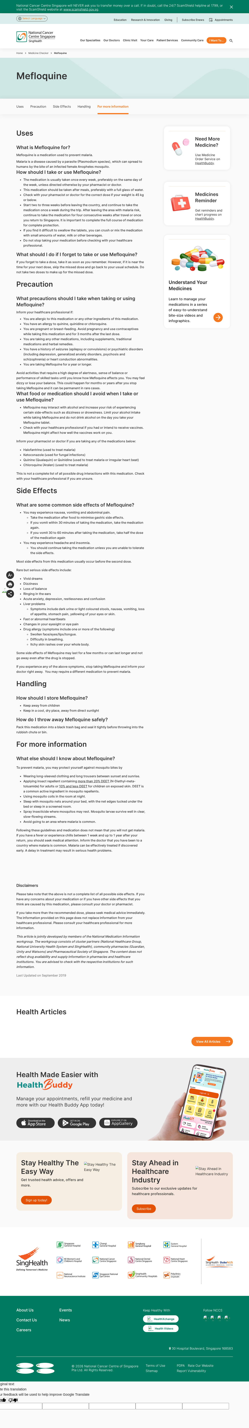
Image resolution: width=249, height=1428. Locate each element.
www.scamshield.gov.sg (80, 9)
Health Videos (164, 1328)
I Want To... (216, 40)
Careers (23, 1330)
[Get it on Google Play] (77, 1123)
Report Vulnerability (191, 1371)
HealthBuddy (204, 163)
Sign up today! (36, 1200)
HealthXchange (164, 1319)
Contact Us (26, 1320)
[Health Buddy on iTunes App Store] (35, 1123)
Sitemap (152, 1371)
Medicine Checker (38, 53)
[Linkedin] (227, 1318)
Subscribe (144, 1209)
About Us (25, 1310)
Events (65, 1310)
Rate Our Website (200, 1365)
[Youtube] (213, 1318)
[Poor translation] (13, 1400)
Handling (84, 106)
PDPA (181, 1365)
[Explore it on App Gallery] (118, 1123)
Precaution (38, 106)
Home (19, 53)
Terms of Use (155, 1365)
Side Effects (62, 106)
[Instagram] (220, 1318)
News (64, 1320)
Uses (20, 106)
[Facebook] (206, 1318)
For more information (113, 106)
